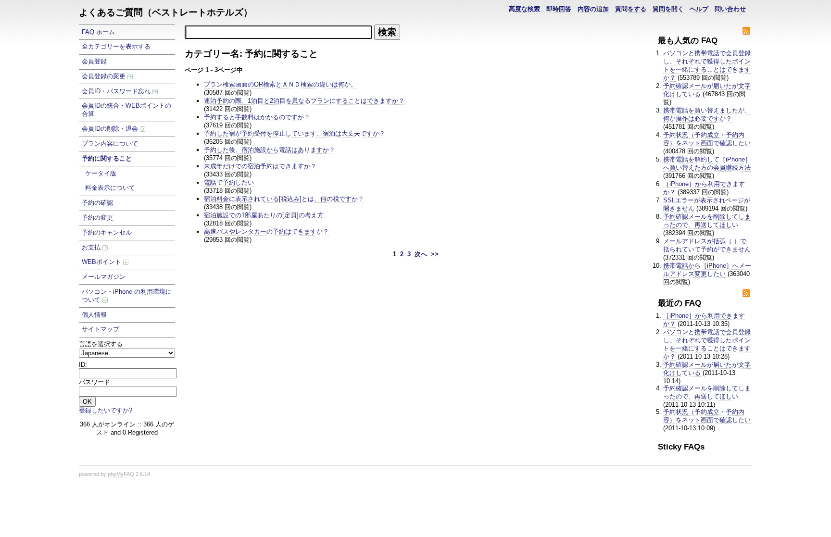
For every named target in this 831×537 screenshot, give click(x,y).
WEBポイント (102, 261)
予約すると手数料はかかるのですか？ (257, 117)
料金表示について (110, 187)
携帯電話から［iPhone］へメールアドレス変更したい (707, 269)
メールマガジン (104, 276)
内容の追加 (593, 8)
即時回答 (558, 8)
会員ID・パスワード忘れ (117, 91)
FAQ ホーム (98, 32)
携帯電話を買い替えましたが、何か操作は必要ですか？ (707, 114)
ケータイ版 (100, 173)
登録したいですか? (105, 410)
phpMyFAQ (121, 474)
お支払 (92, 247)
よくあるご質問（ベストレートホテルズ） (165, 12)
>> (435, 254)
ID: (83, 364)
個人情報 (94, 314)
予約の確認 (97, 202)
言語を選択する (101, 344)
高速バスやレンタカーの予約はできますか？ (266, 231)
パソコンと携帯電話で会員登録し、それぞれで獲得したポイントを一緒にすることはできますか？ (707, 65)
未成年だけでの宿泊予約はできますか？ (260, 166)
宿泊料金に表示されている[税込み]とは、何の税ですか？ (284, 198)
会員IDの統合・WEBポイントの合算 (126, 109)
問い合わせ (730, 8)
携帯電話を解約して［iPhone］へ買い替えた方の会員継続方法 (707, 163)
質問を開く (668, 8)
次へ (421, 254)
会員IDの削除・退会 (111, 128)
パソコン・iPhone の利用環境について (127, 295)
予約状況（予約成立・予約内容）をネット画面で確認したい (707, 139)
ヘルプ (699, 8)
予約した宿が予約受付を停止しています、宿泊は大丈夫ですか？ (294, 133)
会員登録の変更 (104, 76)
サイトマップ (100, 329)
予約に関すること (107, 158)
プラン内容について (110, 143)
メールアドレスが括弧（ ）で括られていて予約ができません (707, 245)
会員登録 (94, 61)
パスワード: (95, 382)
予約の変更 (97, 217)
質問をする (630, 8)
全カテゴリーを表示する (116, 46)
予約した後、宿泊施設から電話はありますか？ (269, 149)
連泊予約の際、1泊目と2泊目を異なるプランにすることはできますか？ (304, 100)
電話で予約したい (229, 182)
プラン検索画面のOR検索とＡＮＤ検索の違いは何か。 (280, 84)
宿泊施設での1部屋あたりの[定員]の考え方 (264, 215)
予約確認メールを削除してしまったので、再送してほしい (707, 220)
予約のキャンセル (107, 232)
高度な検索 (524, 8)
